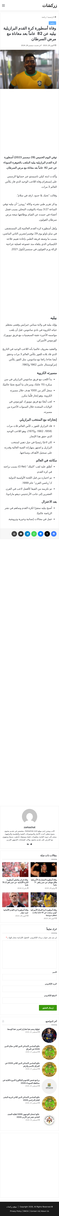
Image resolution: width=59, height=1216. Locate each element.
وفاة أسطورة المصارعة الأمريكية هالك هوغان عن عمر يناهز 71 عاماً (44, 882)
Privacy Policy (16, 1211)
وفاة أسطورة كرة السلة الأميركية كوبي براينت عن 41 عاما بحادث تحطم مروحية (44, 912)
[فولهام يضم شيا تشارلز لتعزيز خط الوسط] (49, 1035)
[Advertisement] (29, 121)
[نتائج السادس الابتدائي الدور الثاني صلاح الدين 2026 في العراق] (49, 1052)
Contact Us (35, 1211)
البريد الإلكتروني (51, 984)
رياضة (44, 17)
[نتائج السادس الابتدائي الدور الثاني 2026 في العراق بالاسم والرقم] (49, 1069)
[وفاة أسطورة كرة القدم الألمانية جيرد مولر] (15, 899)
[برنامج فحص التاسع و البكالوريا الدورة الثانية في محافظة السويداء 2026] (49, 1086)
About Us (45, 1211)
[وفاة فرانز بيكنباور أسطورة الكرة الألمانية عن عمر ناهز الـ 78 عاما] (15, 869)
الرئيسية (51, 17)
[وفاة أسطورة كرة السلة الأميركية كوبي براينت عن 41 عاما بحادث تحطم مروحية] (44, 899)
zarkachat (29, 827)
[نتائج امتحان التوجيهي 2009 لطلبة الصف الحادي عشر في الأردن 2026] (49, 1120)
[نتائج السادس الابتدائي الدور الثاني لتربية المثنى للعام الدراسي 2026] (49, 1103)
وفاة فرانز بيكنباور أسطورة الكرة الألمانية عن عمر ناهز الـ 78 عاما (15, 882)
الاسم (55, 972)
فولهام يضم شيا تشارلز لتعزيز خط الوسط (23, 1029)
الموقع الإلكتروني (50, 995)
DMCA (26, 1211)
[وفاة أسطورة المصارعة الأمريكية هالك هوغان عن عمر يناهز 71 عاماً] (44, 869)
